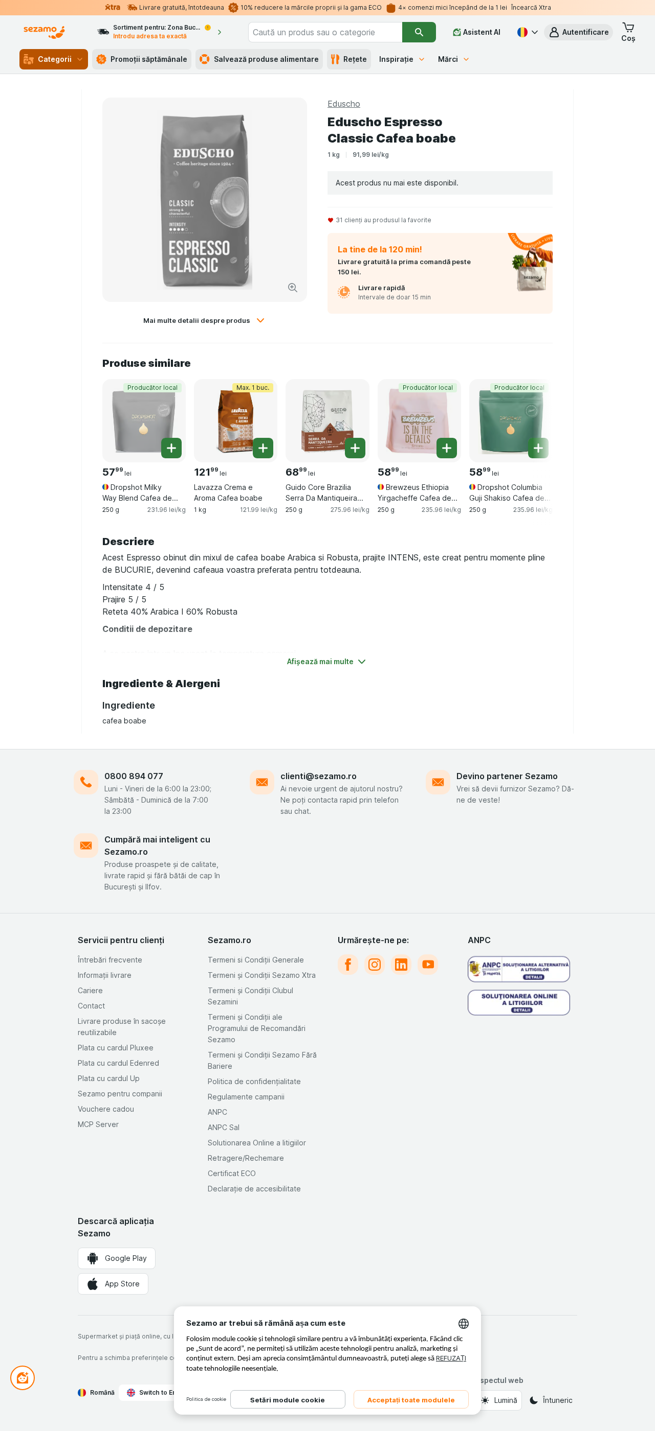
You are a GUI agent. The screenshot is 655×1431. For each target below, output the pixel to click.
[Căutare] (419, 32)
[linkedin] (401, 964)
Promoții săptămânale (149, 59)
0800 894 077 (133, 776)
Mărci (448, 59)
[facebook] (348, 964)
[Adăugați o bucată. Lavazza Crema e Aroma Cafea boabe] (263, 448)
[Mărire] (293, 287)
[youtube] (428, 964)
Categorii (55, 59)
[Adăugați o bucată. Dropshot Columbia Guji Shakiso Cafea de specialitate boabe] (538, 448)
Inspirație (396, 59)
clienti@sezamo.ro (318, 776)
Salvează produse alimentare (266, 59)
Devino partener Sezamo (507, 776)
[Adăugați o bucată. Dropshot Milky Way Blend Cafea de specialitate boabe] (171, 448)
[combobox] (325, 32)
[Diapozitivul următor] (532, 420)
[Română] (526, 32)
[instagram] (374, 964)
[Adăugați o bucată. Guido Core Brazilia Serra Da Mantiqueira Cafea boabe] (355, 448)
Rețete (355, 59)
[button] (578, 32)
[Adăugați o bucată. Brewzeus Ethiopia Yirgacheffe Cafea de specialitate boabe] (446, 448)
